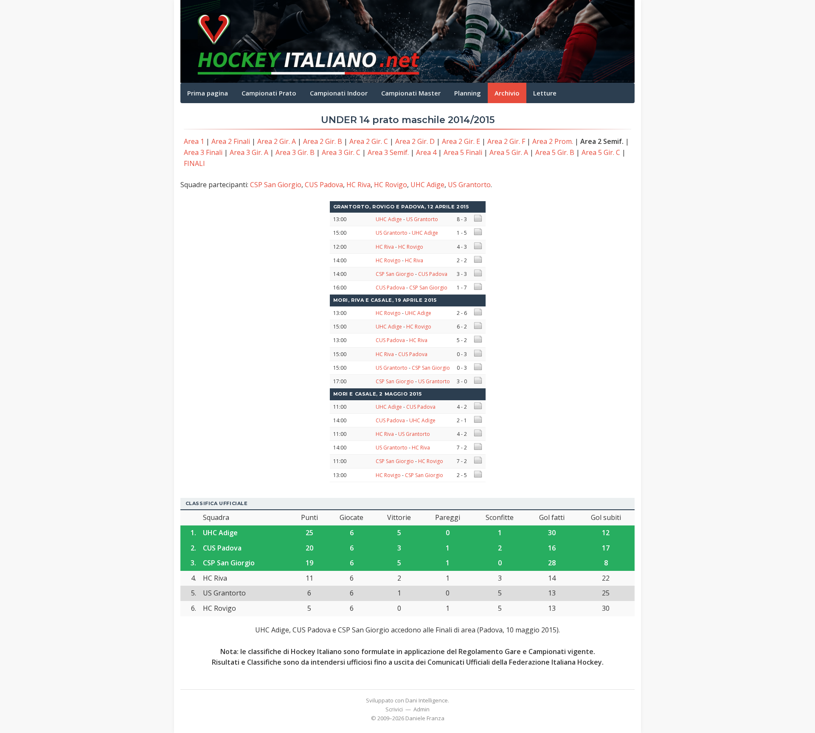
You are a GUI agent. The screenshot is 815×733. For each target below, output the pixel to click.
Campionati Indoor (339, 93)
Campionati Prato (269, 93)
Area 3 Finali (203, 152)
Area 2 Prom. (552, 141)
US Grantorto (469, 184)
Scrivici (394, 709)
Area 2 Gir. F (506, 141)
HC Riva (358, 184)
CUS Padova (324, 184)
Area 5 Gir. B (554, 152)
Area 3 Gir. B (295, 152)
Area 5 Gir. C (601, 152)
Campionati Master (411, 93)
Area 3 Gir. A (249, 152)
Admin (421, 709)
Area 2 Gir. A (276, 141)
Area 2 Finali (230, 141)
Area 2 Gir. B (322, 141)
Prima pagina (207, 93)
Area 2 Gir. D (415, 141)
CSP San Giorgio (275, 184)
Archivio (507, 93)
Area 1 (194, 141)
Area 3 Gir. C (341, 152)
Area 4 (426, 152)
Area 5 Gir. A (508, 152)
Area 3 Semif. (388, 152)
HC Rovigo (390, 184)
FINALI (194, 163)
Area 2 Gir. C (368, 141)
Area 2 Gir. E (461, 141)
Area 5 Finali (463, 152)
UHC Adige (427, 184)
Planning (467, 93)
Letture (544, 93)
